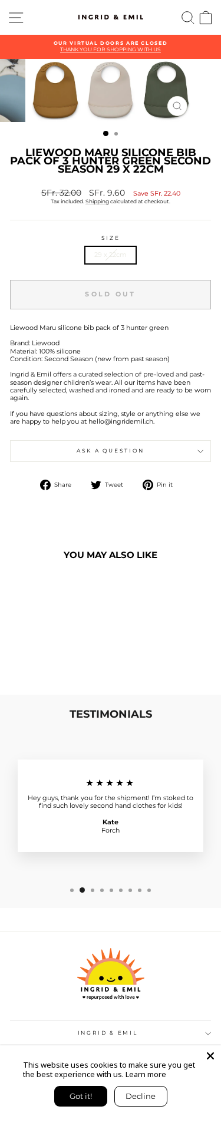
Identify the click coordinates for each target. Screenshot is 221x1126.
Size (110, 238)
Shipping (97, 201)
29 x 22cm (110, 254)
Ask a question (110, 450)
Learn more (146, 1074)
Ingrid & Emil (107, 1032)
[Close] (210, 1056)
